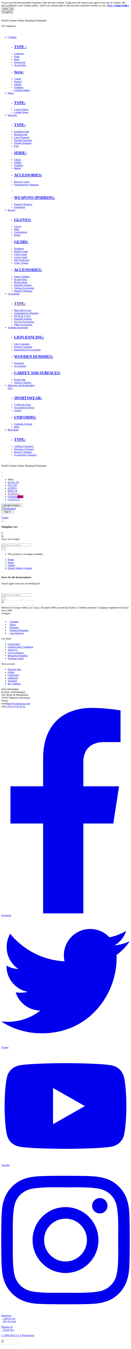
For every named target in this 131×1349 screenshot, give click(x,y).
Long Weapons (21, 137)
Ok (11, 9)
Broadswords (20, 134)
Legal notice (14, 644)
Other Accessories (23, 324)
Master (17, 168)
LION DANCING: (29, 337)
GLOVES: (22, 220)
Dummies (19, 363)
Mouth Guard (21, 251)
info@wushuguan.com (18, 703)
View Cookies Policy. (118, 5)
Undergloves (20, 232)
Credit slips (13, 675)
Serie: (19, 72)
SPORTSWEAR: (28, 398)
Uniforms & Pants (23, 424)
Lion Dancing (17, 633)
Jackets (17, 410)
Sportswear (19, 62)
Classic (17, 78)
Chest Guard (20, 254)
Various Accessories (24, 288)
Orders (11, 672)
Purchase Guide (16, 658)
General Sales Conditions (20, 647)
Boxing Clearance (23, 452)
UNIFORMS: (25, 417)
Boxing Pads (20, 279)
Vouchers (12, 680)
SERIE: (20, 153)
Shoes (13, 624)
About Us (13, 649)
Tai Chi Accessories (24, 321)
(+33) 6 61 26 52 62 (15, 706)
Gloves (17, 226)
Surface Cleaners (22, 382)
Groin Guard (20, 257)
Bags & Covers (22, 181)
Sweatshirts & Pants (24, 407)
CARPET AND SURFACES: (37, 373)
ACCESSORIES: (28, 175)
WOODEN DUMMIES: (33, 356)
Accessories (20, 65)
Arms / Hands (21, 263)
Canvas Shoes (21, 109)
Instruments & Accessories (27, 349)
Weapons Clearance (24, 449)
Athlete (17, 84)
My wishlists (14, 683)
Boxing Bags (20, 282)
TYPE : (20, 47)
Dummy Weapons (23, 204)
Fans (16, 146)
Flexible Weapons (23, 140)
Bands (17, 235)
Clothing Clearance (24, 446)
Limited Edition (22, 90)
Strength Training (23, 285)
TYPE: (20, 103)
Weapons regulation (18, 655)
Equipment (19, 207)
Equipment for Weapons (26, 184)
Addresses (13, 678)
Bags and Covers (22, 310)
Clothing (14, 621)
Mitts (16, 229)
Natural (18, 81)
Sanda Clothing (22, 276)
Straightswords (21, 131)
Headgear (19, 248)
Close (5, 9)
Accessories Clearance (25, 455)
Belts (16, 59)
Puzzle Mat (19, 379)
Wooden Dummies (19, 630)
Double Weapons (22, 143)
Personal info (14, 669)
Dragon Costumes (23, 346)
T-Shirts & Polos (22, 404)
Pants (16, 56)
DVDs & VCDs (22, 316)
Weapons (14, 627)
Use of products (16, 652)
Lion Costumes (21, 344)
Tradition (18, 87)
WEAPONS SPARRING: (34, 197)
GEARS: (21, 242)
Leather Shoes (21, 112)
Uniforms (19, 53)
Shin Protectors (21, 260)
